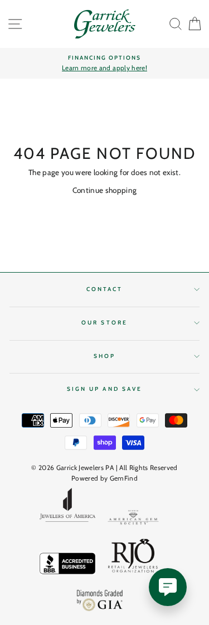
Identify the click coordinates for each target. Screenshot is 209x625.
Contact (104, 289)
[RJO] (133, 558)
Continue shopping (104, 190)
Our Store (104, 322)
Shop (104, 356)
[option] (104, 64)
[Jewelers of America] (67, 508)
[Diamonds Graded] (100, 602)
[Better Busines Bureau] (67, 565)
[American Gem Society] (133, 519)
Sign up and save (104, 389)
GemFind (124, 478)
